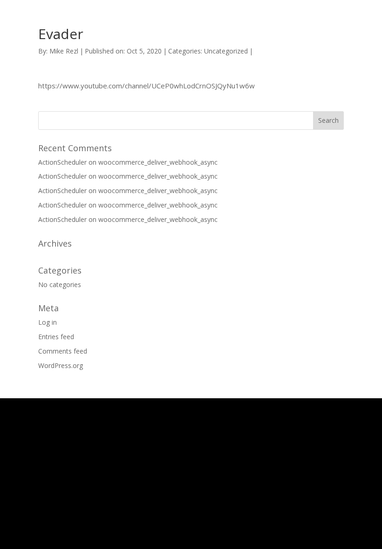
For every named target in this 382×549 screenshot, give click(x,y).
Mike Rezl (63, 51)
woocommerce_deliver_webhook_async (158, 162)
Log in (47, 322)
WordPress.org (60, 365)
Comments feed (62, 351)
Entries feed (56, 336)
